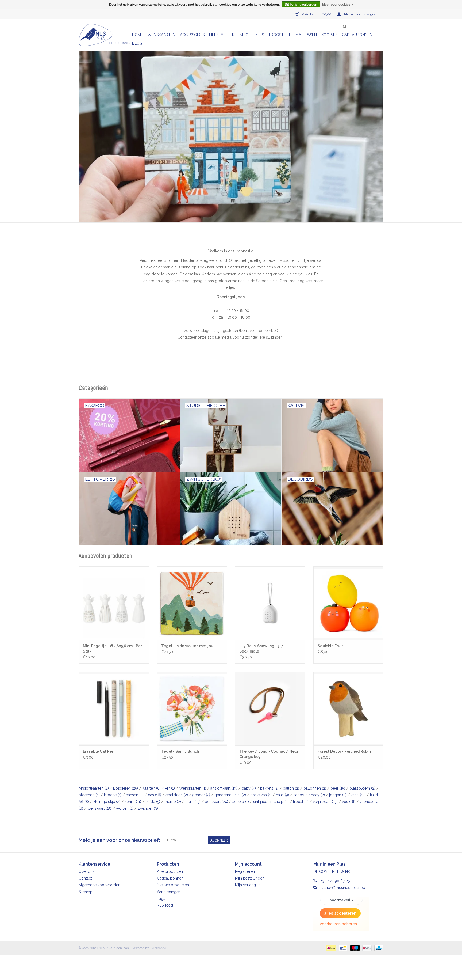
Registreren (245, 871)
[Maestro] (354, 948)
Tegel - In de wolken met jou (187, 646)
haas (282, 795)
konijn (133, 801)
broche (112, 795)
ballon (291, 788)
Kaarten (151, 788)
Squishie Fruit (330, 646)
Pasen (311, 35)
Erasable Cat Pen (98, 751)
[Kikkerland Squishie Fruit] (348, 603)
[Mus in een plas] (231, 136)
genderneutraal (230, 795)
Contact (85, 878)
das (154, 795)
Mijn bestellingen (249, 878)
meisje (172, 801)
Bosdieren (125, 788)
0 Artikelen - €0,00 (316, 14)
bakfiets (269, 788)
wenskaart (99, 808)
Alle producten (170, 871)
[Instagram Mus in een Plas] (379, 840)
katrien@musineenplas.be (343, 887)
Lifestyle (218, 35)
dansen (135, 795)
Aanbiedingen (169, 892)
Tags (161, 898)
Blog (137, 43)
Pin (170, 788)
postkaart (216, 801)
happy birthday (309, 795)
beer (337, 788)
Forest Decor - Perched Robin (344, 751)
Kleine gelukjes (248, 35)
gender (201, 795)
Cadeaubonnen (357, 35)
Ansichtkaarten (94, 788)
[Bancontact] (342, 948)
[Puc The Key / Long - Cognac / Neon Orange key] (270, 708)
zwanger (148, 808)
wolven (124, 808)
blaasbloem (362, 788)
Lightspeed (158, 948)
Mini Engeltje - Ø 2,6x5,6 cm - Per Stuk (112, 648)
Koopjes (329, 35)
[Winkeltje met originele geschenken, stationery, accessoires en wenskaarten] (104, 35)
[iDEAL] (330, 948)
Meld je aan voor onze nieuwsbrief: (119, 840)
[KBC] (377, 948)
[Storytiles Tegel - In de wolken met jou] (192, 603)
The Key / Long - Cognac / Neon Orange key (269, 754)
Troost (276, 35)
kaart (358, 795)
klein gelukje (106, 801)
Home (137, 35)
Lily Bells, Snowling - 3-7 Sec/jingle (261, 648)
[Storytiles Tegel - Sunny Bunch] (192, 708)
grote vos (261, 795)
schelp (240, 801)
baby (249, 788)
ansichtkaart (223, 788)
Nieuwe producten (173, 885)
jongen (337, 795)
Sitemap (86, 892)
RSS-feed (165, 905)
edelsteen (176, 795)
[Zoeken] (345, 26)
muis (193, 801)
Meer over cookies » (337, 4)
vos (348, 801)
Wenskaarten (161, 35)
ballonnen (314, 788)
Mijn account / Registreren (363, 14)
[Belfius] (366, 948)
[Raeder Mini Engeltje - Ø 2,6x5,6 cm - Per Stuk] (114, 603)
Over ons (86, 871)
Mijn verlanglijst (248, 885)
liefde (152, 801)
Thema (294, 35)
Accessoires (192, 35)
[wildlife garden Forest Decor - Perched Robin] (348, 708)
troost (301, 801)
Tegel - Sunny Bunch (180, 751)
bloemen (89, 795)
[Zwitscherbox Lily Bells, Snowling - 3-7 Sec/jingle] (270, 603)
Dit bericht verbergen (301, 4)
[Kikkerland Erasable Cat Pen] (114, 708)
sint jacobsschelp (271, 801)
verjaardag (325, 801)
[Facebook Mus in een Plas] (369, 840)
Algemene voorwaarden (99, 885)
